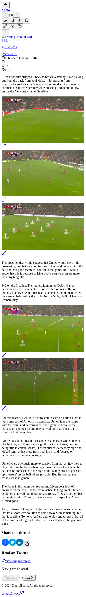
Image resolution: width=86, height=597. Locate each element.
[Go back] (6, 5)
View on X (10, 54)
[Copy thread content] (19, 26)
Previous (12, 578)
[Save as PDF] (19, 20)
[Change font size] (12, 20)
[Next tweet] (16, 15)
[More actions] (5, 32)
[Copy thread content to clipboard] (26, 544)
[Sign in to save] (26, 20)
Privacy (15, 593)
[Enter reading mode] (5, 26)
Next (27, 578)
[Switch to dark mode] (5, 20)
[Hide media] (12, 26)
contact (6, 593)
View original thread (18, 561)
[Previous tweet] (5, 15)
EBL (5, 40)
